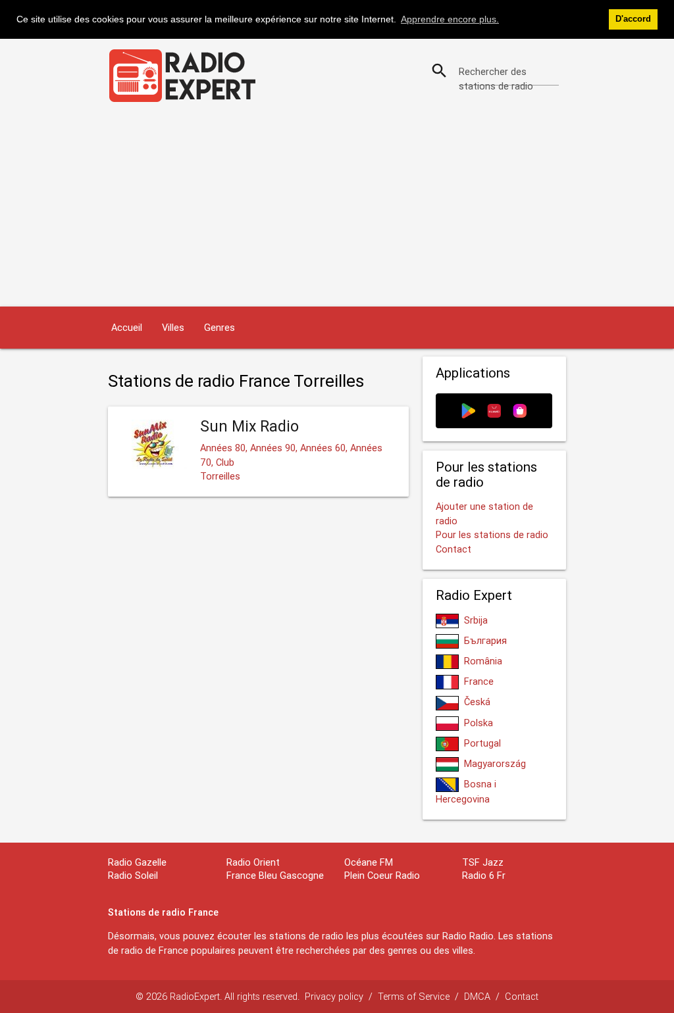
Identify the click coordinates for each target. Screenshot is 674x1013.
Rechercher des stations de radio (496, 78)
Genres (219, 327)
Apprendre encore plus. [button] (450, 19)
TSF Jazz (483, 862)
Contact (453, 549)
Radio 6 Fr (484, 875)
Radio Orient (253, 862)
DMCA (477, 996)
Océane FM (368, 862)
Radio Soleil (133, 875)
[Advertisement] (337, 208)
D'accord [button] (633, 19)
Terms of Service (414, 996)
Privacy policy (334, 996)
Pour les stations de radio (492, 534)
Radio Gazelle (137, 862)
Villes (173, 327)
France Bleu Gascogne (275, 875)
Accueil (126, 327)
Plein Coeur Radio (382, 875)
